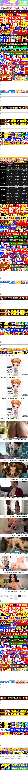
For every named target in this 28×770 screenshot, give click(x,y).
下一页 (23, 596)
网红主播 (17, 165)
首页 (2, 596)
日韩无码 (24, 202)
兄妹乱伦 (17, 199)
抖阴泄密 (24, 196)
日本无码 (24, 165)
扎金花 (17, 185)
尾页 (16, 598)
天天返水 (24, 185)
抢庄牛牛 (17, 182)
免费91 (17, 193)
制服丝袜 (17, 173)
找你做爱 (24, 176)
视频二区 (3, 172)
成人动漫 (24, 168)
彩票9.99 (9, 185)
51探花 (24, 188)
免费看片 (9, 193)
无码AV (3, 189)
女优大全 (17, 190)
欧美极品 (17, 168)
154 (11, 596)
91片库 (9, 190)
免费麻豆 (9, 196)
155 (15, 596)
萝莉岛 (24, 190)
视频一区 (3, 166)
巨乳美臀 (24, 170)
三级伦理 (9, 170)
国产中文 (9, 199)
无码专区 (3, 195)
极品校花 (9, 202)
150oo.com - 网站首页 (13, 11)
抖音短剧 (9, 188)
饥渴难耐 (17, 176)
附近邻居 (9, 176)
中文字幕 (17, 170)
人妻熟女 (9, 173)
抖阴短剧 (17, 202)
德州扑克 (24, 182)
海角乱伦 (24, 193)
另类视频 (24, 173)
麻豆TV (17, 188)
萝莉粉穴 (17, 196)
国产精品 (9, 165)
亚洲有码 (9, 168)
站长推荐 (3, 178)
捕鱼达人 (9, 182)
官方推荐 (3, 183)
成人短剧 (24, 199)
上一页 (6, 596)
